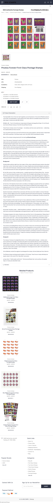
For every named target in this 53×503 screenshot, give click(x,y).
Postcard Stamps (32, 473)
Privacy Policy (31, 443)
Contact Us (31, 451)
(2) (8, 74)
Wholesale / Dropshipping (34, 449)
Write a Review (14, 74)
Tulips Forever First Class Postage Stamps (10, 361)
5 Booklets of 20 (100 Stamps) (10, 94)
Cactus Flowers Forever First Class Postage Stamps (10, 425)
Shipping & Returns (32, 447)
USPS (3, 463)
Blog (29, 453)
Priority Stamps (32, 469)
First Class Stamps (32, 463)
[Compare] (48, 3)
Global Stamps (31, 471)
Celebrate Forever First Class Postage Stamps (10, 298)
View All (4, 465)
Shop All (30, 461)
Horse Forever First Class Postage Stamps (10, 329)
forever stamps (6, 461)
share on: (3, 107)
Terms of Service (32, 445)
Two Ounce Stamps (33, 465)
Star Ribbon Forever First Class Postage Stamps (11, 393)
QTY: (2, 92)
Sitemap (32, 499)
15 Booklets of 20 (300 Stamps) (10, 96)
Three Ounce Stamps (33, 467)
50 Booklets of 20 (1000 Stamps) (11, 98)
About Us (30, 441)
